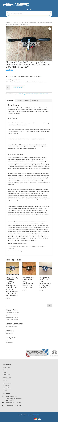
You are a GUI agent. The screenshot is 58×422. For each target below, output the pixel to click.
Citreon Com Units (6, 374)
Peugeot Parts (6, 369)
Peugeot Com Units (7, 367)
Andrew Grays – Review (12, 319)
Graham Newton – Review (12, 312)
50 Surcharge (22, 94)
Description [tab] (10, 100)
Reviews (8, 340)
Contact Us (5, 390)
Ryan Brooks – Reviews (11, 315)
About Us (5, 380)
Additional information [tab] (23, 100)
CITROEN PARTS (13, 22)
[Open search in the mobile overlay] (29, 14)
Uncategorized (9, 342)
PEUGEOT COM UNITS (42, 94)
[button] (49, 28)
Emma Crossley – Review (12, 317)
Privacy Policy (6, 385)
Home (7, 22)
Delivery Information (7, 383)
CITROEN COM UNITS (22, 22)
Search (49, 305)
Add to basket (18, 87)
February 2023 (9, 333)
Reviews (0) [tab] (35, 100)
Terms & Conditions (7, 387)
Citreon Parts (5, 372)
